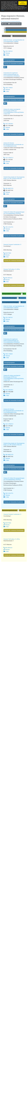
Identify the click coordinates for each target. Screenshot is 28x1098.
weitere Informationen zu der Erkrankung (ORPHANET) (11, 21)
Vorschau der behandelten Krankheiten (13, 63)
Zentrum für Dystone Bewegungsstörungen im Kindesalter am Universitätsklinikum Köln (13, 144)
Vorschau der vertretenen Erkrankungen (14, 260)
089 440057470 (9, 188)
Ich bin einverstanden (22, 3)
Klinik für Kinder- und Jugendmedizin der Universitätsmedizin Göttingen (14, 40)
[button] (4, 23)
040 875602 (8, 253)
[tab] (5, 28)
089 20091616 (8, 277)
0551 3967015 (9, 51)
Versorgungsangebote (9, 60)
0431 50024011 (9, 123)
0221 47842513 (9, 157)
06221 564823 (9, 87)
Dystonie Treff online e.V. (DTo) (12, 269)
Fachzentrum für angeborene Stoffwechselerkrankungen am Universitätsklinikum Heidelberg (11, 74)
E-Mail (7, 55)
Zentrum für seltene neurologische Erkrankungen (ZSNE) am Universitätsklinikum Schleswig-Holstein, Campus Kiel (14, 111)
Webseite (7, 53)
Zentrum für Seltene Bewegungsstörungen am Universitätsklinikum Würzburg (14, 212)
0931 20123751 (9, 227)
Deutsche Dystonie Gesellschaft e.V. (12, 244)
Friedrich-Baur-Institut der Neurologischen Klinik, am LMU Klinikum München (14, 177)
